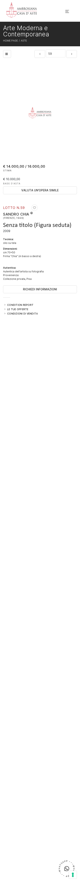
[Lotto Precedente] (39, 54)
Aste (24, 40)
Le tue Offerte (18, 309)
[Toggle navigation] (67, 11)
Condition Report (20, 304)
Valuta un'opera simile (40, 190)
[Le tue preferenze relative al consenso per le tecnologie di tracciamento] (73, 875)
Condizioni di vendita (22, 313)
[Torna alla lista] (7, 54)
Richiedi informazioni (40, 289)
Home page (10, 40)
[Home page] (21, 9)
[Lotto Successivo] (71, 54)
